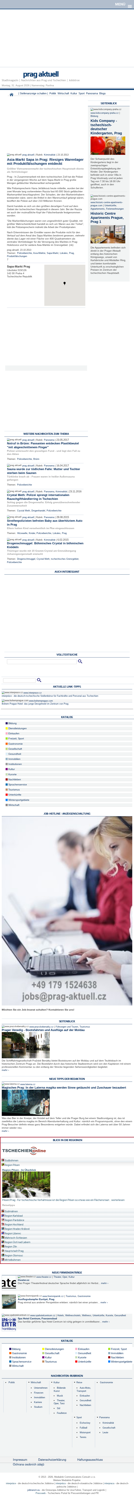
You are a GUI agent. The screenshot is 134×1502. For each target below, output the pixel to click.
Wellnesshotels (73, 1315)
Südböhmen (11, 1160)
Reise (79, 1382)
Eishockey (85, 1423)
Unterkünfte (110, 205)
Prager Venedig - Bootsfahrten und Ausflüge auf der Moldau (43, 1030)
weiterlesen (118, 1200)
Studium (38, 1407)
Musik (60, 1395)
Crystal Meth (23, 510)
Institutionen (15, 764)
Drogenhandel (38, 510)
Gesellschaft (15, 748)
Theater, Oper (60, 1277)
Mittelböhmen (12, 1259)
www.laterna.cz (27, 1084)
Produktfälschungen (17, 256)
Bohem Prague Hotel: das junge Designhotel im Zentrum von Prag (35, 704)
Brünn (36, 459)
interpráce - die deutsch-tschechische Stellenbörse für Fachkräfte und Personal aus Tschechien (50, 696)
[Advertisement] (67, 42)
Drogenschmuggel (26, 559)
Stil (58, 1408)
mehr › (5, 1070)
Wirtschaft (63, 93)
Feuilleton (62, 1413)
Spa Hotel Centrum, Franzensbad (37, 1318)
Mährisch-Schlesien (15, 1237)
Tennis (83, 1437)
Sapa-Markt (52, 253)
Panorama (92, 93)
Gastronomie (15, 743)
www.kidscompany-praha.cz (105, 113)
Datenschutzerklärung (52, 1459)
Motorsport (85, 1432)
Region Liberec (12, 1233)
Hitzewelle (22, 533)
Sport (82, 93)
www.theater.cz (43, 1277)
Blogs (102, 93)
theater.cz (23, 1280)
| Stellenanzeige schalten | (33, 93)
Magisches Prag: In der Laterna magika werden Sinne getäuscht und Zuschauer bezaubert (64, 1087)
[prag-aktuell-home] (11, 95)
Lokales (64, 253)
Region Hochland (13, 1224)
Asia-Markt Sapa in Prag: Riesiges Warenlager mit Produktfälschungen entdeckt (45, 162)
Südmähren (11, 1211)
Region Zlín (10, 1246)
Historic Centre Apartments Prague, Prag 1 (107, 218)
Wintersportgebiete (18, 800)
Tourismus (14, 789)
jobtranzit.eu (33, 1490)
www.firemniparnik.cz (53, 1296)
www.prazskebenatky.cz (41, 1027)
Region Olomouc (13, 1255)
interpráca (61, 1483)
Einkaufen (13, 733)
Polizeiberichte (24, 253)
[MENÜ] (130, 4)
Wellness (86, 1315)
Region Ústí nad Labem (17, 1242)
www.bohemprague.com (41, 701)
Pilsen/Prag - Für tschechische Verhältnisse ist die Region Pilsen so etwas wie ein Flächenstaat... (56, 1200)
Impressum (20, 1459)
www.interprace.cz (32, 693)
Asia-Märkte (39, 253)
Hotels (60, 1315)
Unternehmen (40, 1388)
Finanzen (38, 1392)
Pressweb (41, 1493)
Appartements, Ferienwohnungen (107, 209)
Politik (52, 93)
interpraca (109, 1483)
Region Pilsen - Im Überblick (19, 1170)
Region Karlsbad (13, 1215)
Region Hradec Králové (17, 1228)
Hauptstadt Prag (14, 1251)
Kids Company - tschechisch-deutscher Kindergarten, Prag (106, 127)
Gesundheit (14, 753)
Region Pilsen (12, 1165)
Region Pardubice (14, 1220)
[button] (64, 283)
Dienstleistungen (17, 728)
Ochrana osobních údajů (28, 1464)
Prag (71, 253)
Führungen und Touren (67, 1027)
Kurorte (12, 774)
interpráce (11, 1483)
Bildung (94, 116)
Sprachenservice (17, 784)
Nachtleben (14, 779)
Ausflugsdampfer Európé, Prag (36, 1299)
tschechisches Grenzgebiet (65, 559)
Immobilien (14, 759)
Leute (105, 1432)
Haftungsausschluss (90, 1459)
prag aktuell (40, 74)
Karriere (38, 1402)
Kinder (32, 533)
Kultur (73, 93)
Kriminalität (49, 155)
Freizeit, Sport (16, 738)
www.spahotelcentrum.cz (42, 1315)
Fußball (83, 1427)
